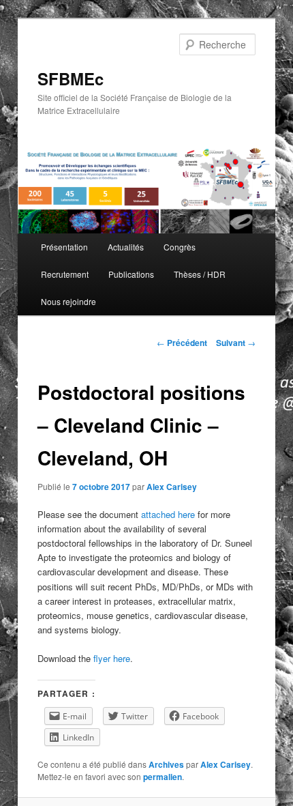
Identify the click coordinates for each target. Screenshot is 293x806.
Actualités (126, 247)
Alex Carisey (171, 486)
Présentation (64, 247)
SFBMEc (70, 78)
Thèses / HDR (200, 274)
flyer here (111, 658)
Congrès (180, 247)
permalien (162, 777)
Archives (166, 764)
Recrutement (65, 274)
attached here (168, 514)
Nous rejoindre (68, 301)
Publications (131, 274)
